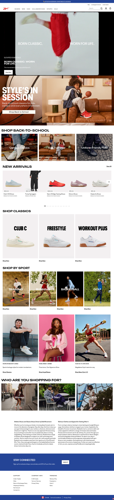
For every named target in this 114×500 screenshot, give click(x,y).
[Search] (101, 8)
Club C (51, 483)
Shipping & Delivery (18, 485)
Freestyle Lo (53, 481)
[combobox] (95, 8)
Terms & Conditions (55, 497)
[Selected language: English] (113, 499)
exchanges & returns (96, 4)
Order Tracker (17, 479)
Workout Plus (53, 479)
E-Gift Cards (35, 479)
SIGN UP (65, 462)
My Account (16, 487)
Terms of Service (36, 481)
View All (108, 166)
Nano (51, 485)
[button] (17, 9)
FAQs (14, 481)
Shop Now (8, 72)
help (89, 4)
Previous (5, 182)
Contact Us (16, 490)
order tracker (106, 4)
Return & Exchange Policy (20, 483)
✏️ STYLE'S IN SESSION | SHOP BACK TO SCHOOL (57, 1)
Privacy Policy (35, 483)
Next (108, 182)
